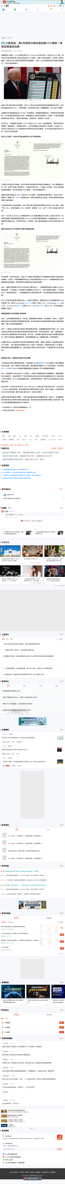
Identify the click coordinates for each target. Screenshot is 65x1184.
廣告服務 (38, 1172)
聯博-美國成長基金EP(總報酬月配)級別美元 (13, 926)
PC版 (11, 1172)
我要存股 (60, 448)
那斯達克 (41, 363)
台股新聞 (10, 734)
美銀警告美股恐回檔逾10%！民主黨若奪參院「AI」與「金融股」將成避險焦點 (54, 580)
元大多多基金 (5, 947)
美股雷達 (10, 746)
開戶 (62, 928)
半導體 (7, 1032)
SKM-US (19, 306)
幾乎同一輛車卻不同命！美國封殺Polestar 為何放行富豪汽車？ (10, 580)
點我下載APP (20, 410)
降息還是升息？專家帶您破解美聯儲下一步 (17, 407)
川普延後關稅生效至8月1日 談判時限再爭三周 (15, 469)
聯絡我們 (53, 1172)
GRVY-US (42, 306)
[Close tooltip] (60, 13)
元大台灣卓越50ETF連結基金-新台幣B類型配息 (14, 933)
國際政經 (9, 38)
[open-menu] (1, 6)
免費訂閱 (59, 1149)
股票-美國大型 (10, 929)
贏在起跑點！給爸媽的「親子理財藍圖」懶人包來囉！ (15, 445)
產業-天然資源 (10, 943)
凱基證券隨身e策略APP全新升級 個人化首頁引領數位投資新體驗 (10, 560)
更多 (59, 439)
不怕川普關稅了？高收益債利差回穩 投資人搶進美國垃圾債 (19, 472)
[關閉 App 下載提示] (1, 2)
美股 (4, 38)
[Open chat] (61, 10)
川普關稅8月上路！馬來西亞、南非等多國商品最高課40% (14, 533)
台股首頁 (54, 448)
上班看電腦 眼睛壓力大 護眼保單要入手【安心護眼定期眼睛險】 (32, 580)
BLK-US (5, 368)
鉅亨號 (22, 1172)
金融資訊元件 (45, 1172)
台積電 (7, 1027)
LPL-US (58, 303)
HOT (9, 836)
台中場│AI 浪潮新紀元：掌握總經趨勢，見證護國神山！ (25, 836)
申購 (62, 935)
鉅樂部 (27, 1172)
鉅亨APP (16, 1172)
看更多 (60, 489)
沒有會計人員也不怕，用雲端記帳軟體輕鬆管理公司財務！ (54, 560)
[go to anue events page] (57, 6)
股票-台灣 (9, 936)
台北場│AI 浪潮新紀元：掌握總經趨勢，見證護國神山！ (25, 843)
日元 (17, 197)
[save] (49, 9)
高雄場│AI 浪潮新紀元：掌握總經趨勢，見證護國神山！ (25, 858)
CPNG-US (27, 303)
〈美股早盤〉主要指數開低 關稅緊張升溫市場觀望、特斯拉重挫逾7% (21, 475)
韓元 (6, 197)
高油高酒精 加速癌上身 (31, 559)
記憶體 (7, 1023)
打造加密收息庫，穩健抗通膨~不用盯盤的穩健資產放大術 (24, 851)
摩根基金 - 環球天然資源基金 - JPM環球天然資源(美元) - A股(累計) (20, 940)
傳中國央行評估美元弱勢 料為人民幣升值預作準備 (16, 478)
